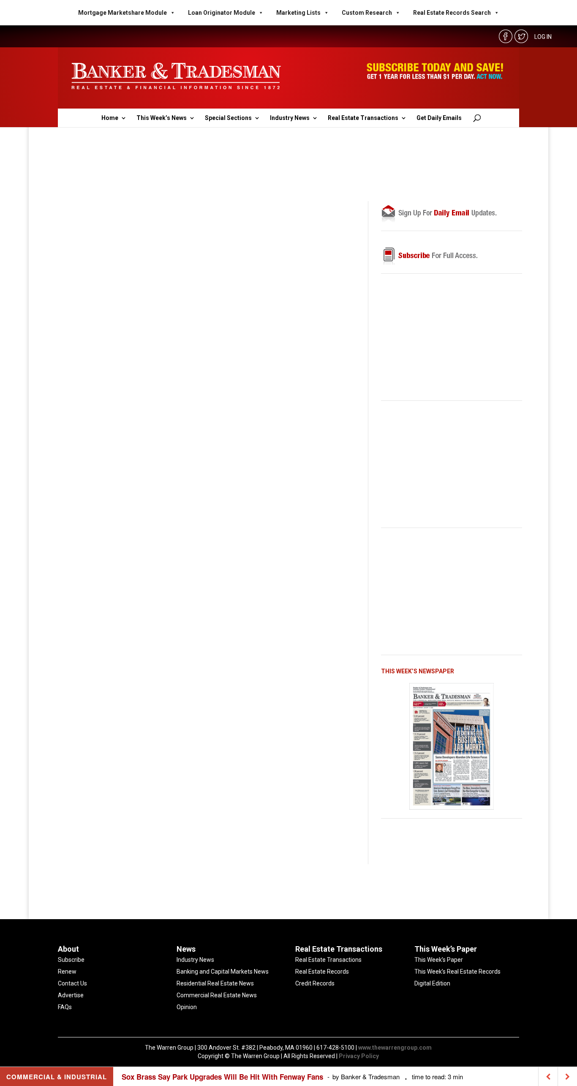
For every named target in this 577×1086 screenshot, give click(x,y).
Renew (67, 971)
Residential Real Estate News (215, 983)
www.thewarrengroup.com (395, 1047)
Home (109, 118)
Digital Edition (432, 983)
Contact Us (72, 983)
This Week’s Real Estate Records (457, 971)
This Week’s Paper (438, 959)
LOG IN (543, 36)
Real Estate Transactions (363, 118)
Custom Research (367, 12)
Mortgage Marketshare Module (122, 12)
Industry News (290, 118)
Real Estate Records (322, 971)
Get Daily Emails (439, 118)
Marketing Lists (298, 12)
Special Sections (228, 118)
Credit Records (315, 983)
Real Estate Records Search (452, 12)
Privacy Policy (359, 1056)
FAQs (65, 1007)
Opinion (187, 1007)
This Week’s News (161, 118)
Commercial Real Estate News (217, 995)
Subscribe (71, 959)
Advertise (71, 995)
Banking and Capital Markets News (223, 971)
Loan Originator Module (221, 12)
